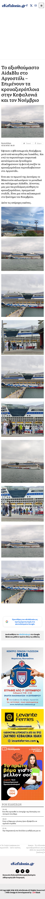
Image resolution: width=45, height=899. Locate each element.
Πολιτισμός (22, 875)
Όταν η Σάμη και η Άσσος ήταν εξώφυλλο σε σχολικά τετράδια (19, 822)
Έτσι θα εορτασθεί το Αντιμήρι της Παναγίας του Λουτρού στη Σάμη (21, 812)
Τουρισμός (20, 877)
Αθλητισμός (7, 877)
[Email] (35, 5)
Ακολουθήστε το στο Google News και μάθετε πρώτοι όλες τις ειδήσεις (22, 635)
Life (14, 877)
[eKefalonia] (13, 6)
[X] (31, 5)
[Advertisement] (22, 35)
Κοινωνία (6, 875)
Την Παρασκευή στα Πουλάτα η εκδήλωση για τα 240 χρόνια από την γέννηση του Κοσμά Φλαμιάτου (22, 831)
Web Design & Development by (23, 892)
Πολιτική (14, 875)
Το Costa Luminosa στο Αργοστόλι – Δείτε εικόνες (10, 846)
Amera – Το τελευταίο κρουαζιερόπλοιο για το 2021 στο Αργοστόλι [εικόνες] (35, 848)
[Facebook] (27, 5)
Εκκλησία (32, 875)
